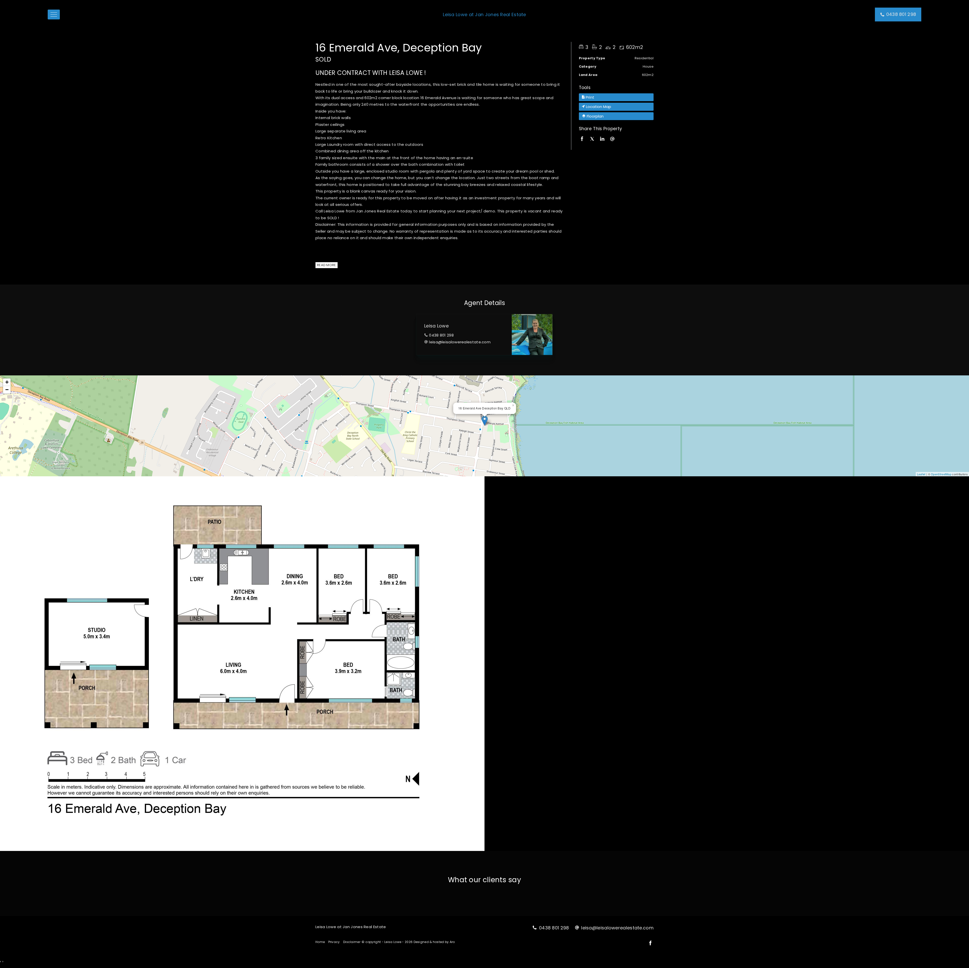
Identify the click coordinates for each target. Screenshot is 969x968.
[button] (616, 97)
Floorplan (595, 116)
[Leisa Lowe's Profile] (532, 334)
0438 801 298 (441, 335)
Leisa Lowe (436, 326)
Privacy (334, 942)
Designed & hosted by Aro (434, 942)
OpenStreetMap (941, 474)
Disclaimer (351, 942)
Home (320, 942)
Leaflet (921, 474)
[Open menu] (54, 14)
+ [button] (7, 382)
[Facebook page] (650, 943)
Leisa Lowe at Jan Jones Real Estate (484, 14)
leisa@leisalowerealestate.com (460, 342)
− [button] (7, 389)
